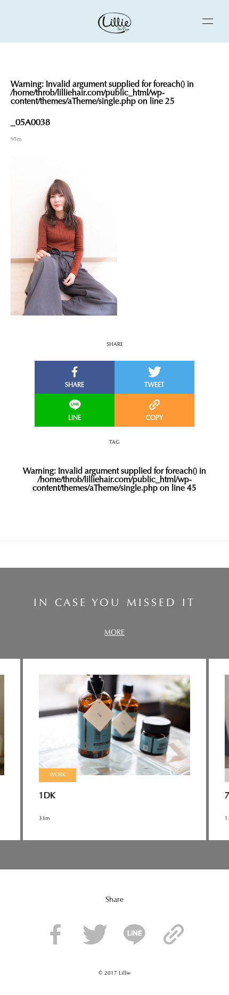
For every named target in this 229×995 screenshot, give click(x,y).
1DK (47, 796)
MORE (114, 632)
